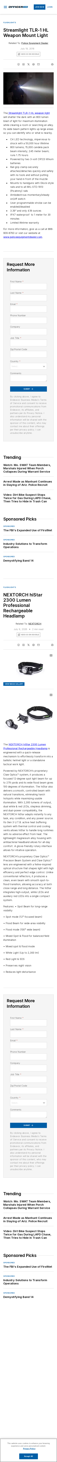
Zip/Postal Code (18, 349)
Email (14, 304)
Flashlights (9, 22)
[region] (28, 1450)
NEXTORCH (34, 623)
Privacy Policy (29, 1449)
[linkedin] (23, 64)
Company (15, 326)
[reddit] (33, 64)
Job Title (15, 338)
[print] (52, 64)
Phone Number (18, 315)
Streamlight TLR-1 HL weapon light (29, 113)
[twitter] (28, 64)
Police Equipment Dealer (34, 43)
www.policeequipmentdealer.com (22, 237)
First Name (17, 281)
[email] (38, 64)
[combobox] (28, 366)
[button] (5, 7)
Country (15, 361)
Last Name (17, 292)
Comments (15, 373)
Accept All (28, 1456)
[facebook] (18, 64)
